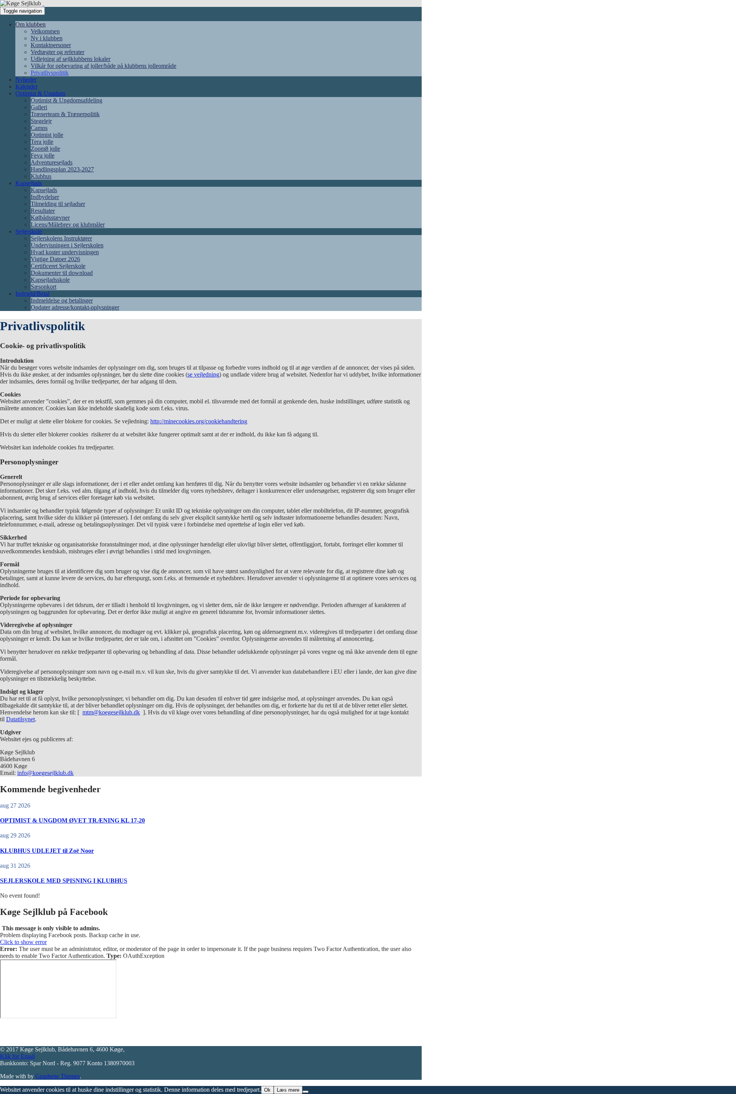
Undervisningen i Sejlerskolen (67, 245)
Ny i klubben (46, 38)
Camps (39, 128)
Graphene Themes (57, 1076)
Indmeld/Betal (32, 293)
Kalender (26, 86)
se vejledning (203, 374)
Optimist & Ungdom (40, 93)
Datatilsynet (20, 719)
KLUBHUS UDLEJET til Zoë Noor (47, 850)
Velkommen (45, 31)
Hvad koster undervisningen (65, 252)
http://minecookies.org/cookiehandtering (198, 421)
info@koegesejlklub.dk (45, 773)
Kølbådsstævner (50, 217)
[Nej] (305, 1092)
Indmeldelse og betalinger (62, 300)
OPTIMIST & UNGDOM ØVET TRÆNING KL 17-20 (72, 820)
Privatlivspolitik (50, 72)
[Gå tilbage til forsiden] (43, 3)
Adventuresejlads (51, 162)
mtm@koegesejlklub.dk (111, 712)
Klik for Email (17, 1056)
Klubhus (41, 176)
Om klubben (30, 24)
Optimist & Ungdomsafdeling (66, 100)
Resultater (43, 210)
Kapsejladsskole (50, 279)
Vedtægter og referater (57, 52)
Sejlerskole (28, 231)
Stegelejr (41, 121)
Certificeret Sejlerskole (58, 266)
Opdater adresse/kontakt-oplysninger (75, 307)
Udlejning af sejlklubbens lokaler (70, 59)
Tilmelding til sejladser (58, 204)
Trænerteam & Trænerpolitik (65, 114)
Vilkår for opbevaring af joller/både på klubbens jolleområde (103, 66)
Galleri (39, 107)
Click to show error (23, 942)
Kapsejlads (28, 183)
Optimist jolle (47, 135)
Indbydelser (45, 197)
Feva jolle (42, 155)
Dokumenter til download (62, 273)
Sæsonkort (43, 286)
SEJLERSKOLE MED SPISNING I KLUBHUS (63, 880)
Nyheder (25, 79)
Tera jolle (42, 141)
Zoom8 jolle (45, 148)
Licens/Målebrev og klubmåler (68, 224)
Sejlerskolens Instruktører (61, 238)
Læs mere (288, 1090)
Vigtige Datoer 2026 (55, 259)
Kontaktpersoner (51, 45)
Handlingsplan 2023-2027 (62, 169)
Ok (267, 1090)
